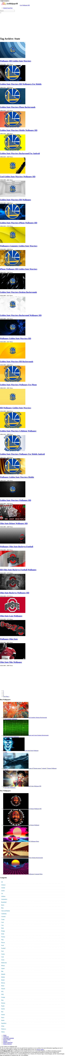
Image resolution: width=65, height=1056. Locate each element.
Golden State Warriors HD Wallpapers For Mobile (21, 84)
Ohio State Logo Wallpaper (11, 616)
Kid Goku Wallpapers (10, 787)
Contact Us (6, 1036)
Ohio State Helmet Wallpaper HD (14, 523)
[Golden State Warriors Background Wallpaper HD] (12, 312)
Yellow (3, 1032)
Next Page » (6, 696)
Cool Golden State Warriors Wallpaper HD (17, 177)
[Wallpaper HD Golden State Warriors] (12, 57)
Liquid (3, 968)
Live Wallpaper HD (25, 5)
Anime (3, 890)
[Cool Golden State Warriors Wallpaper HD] (12, 173)
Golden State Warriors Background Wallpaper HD (21, 315)
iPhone (3, 965)
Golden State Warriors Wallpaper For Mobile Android (22, 454)
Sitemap (5, 1041)
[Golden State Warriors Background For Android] (12, 150)
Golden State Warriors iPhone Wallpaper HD (18, 223)
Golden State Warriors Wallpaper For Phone (18, 385)
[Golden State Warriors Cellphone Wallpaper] (12, 427)
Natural (3, 988)
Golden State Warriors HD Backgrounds (16, 361)
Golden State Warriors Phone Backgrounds (17, 107)
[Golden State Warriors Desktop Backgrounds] (12, 288)
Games (3, 954)
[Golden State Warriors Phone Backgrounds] (12, 103)
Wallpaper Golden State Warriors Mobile (17, 477)
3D (2, 882)
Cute (2, 925)
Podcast (3, 1003)
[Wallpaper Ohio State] (12, 635)
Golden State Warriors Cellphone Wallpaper (18, 431)
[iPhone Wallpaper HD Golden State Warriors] (12, 265)
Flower (3, 942)
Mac (2, 971)
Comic (3, 919)
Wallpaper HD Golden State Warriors (15, 61)
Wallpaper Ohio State (9, 639)
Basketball (3, 902)
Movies (6, 769)
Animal (3, 887)
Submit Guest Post (7, 8)
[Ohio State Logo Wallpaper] (12, 612)
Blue (2, 908)
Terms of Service (7, 1044)
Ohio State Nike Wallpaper (11, 662)
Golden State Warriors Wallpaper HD (15, 500)
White (2, 1026)
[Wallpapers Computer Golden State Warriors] (12, 242)
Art (2, 893)
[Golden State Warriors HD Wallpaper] (12, 196)
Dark (6, 752)
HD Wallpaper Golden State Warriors (15, 408)
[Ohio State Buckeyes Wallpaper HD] (12, 589)
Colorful (3, 916)
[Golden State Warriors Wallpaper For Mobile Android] (12, 450)
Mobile (3, 977)
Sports (2, 1020)
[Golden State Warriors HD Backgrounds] (12, 358)
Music (2, 985)
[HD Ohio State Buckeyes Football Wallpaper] (12, 566)
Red (2, 1011)
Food (2, 945)
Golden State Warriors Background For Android (20, 153)
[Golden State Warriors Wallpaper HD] (12, 497)
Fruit (2, 951)
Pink (2, 1000)
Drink (2, 934)
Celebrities (3, 913)
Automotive (4, 899)
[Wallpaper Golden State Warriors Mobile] (12, 473)
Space (2, 1017)
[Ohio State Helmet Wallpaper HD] (12, 520)
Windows (3, 1029)
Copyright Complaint (8, 1038)
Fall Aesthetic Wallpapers (11, 719)
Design (3, 931)
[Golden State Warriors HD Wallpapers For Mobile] (12, 80)
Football (3, 948)
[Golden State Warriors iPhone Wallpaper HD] (12, 219)
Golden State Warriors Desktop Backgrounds (18, 292)
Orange (3, 997)
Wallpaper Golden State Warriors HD (15, 338)
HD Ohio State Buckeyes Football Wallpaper (18, 570)
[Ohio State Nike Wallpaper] (12, 658)
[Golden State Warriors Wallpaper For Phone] (12, 381)
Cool (2, 922)
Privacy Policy (6, 1039)
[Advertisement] (32, 24)
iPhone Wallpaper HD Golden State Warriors (18, 269)
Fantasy (3, 936)
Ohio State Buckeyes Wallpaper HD (14, 593)
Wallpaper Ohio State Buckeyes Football (16, 546)
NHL (2, 994)
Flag (2, 939)
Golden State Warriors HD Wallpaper (15, 200)
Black (2, 905)
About (4, 1035)
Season (3, 1014)
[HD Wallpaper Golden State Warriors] (12, 404)
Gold (2, 957)
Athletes (3, 896)
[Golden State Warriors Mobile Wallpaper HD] (12, 127)
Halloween (4, 962)
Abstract (3, 885)
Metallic (3, 974)
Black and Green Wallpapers (12, 736)
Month (3, 980)
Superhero (3, 1023)
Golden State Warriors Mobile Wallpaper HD (18, 130)
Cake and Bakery (5, 910)
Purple (2, 1006)
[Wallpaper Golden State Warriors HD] (12, 335)
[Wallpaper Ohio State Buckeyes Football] (12, 543)
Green (2, 959)
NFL (2, 991)
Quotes (3, 1008)
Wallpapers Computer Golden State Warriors (18, 246)
